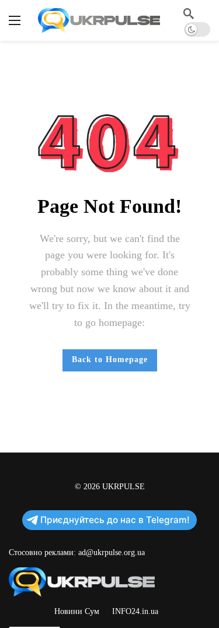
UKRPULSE (123, 486)
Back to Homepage (110, 359)
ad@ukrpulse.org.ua (111, 552)
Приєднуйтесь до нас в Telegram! (115, 519)
